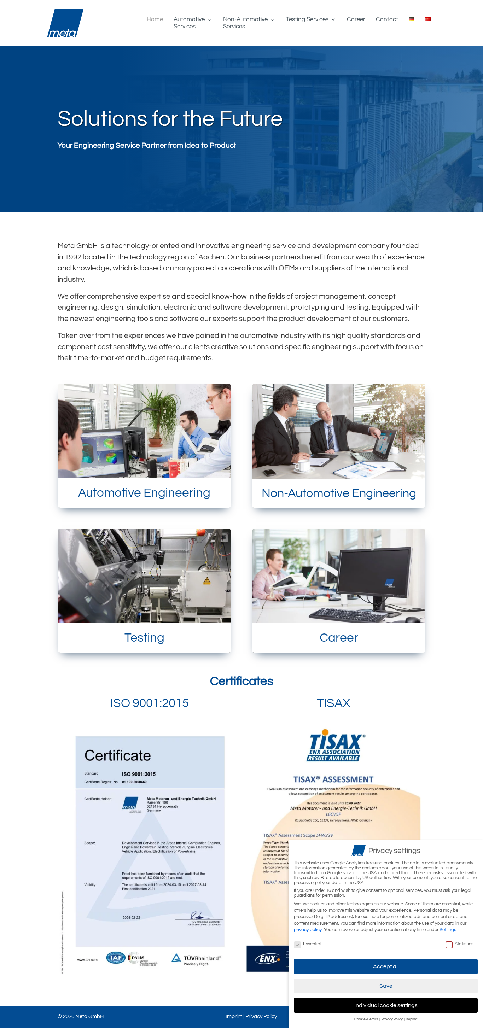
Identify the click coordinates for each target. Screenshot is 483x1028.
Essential (312, 943)
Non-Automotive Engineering (339, 493)
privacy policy (308, 929)
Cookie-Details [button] (366, 1019)
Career (356, 19)
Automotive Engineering (144, 492)
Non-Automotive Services (245, 23)
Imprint (234, 1016)
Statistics (464, 943)
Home (155, 19)
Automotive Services (189, 23)
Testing (144, 637)
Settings (448, 929)
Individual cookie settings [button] (386, 1005)
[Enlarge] (232, 726)
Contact (387, 19)
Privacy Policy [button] (392, 1019)
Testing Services (307, 19)
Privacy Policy (261, 1016)
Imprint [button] (411, 1019)
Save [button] (385, 986)
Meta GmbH (89, 1016)
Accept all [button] (385, 966)
